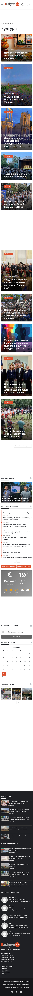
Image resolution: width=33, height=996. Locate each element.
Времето (5, 968)
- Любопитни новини (7, 959)
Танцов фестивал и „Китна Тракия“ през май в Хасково (15, 434)
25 (8, 669)
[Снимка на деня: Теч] (27, 697)
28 (21, 669)
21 (20, 665)
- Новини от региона (7, 957)
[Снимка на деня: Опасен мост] (16, 697)
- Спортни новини (6, 961)
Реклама (19, 987)
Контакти (26, 987)
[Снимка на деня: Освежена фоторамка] (6, 697)
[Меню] (2, 5)
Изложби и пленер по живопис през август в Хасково (16, 55)
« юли (3, 676)
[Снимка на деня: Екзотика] (6, 691)
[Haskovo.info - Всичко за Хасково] (12, 4)
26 (12, 669)
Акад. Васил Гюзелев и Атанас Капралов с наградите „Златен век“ (15, 283)
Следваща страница (21, 446)
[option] (16, 492)
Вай (10, 923)
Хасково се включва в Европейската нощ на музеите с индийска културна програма (16, 344)
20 (16, 665)
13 (16, 662)
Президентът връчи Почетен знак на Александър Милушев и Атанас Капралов (16, 388)
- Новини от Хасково (7, 955)
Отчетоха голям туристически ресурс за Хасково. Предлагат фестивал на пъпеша (18, 884)
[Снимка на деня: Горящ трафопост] (27, 691)
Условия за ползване (10, 987)
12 (12, 662)
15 (25, 662)
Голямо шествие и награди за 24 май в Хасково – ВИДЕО (15, 204)
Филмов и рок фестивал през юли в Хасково (15, 99)
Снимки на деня (8, 966)
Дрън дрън (12, 897)
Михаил (11, 906)
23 (29, 665)
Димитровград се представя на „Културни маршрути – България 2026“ (16, 142)
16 (29, 662)
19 (12, 665)
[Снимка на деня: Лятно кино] (16, 691)
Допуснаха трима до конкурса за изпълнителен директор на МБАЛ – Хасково (19, 819)
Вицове (5, 974)
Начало (4, 23)
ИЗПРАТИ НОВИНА (24, 566)
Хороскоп (6, 970)
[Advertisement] (16, 231)
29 (25, 669)
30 (29, 669)
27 (16, 669)
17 (3, 665)
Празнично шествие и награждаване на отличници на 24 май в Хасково (16, 314)
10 (3, 662)
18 (8, 665)
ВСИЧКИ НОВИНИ (9, 566)
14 (20, 662)
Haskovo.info (17, 981)
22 (25, 665)
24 (3, 669)
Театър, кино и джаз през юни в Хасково (15, 175)
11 (7, 662)
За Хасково (6, 972)
